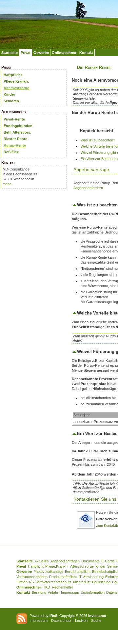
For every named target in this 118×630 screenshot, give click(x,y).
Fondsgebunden (18, 126)
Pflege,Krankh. (16, 81)
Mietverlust (81, 582)
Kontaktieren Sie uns (94, 499)
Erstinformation (93, 592)
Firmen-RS (25, 582)
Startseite (9, 53)
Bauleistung (101, 582)
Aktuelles (41, 561)
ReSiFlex (11, 152)
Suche (96, 620)
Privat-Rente (14, 119)
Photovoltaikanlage (48, 571)
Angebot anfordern (88, 188)
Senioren (11, 101)
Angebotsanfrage (91, 169)
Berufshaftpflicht (77, 571)
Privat (25, 53)
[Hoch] (74, 204)
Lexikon (81, 620)
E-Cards (108, 561)
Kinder (9, 94)
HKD (46, 587)
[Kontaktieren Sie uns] (86, 528)
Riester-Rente (15, 139)
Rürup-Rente (15, 145)
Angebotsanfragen (65, 561)
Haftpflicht (13, 75)
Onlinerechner (64, 53)
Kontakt (86, 53)
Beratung (39, 592)
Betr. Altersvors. (17, 132)
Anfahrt (53, 592)
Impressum (70, 592)
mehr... (8, 184)
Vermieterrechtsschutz (53, 582)
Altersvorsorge (16, 88)
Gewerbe (41, 53)
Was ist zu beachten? (98, 140)
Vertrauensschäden (32, 577)
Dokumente (90, 561)
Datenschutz (61, 620)
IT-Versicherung (91, 577)
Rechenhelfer (62, 587)
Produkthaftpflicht (63, 577)
